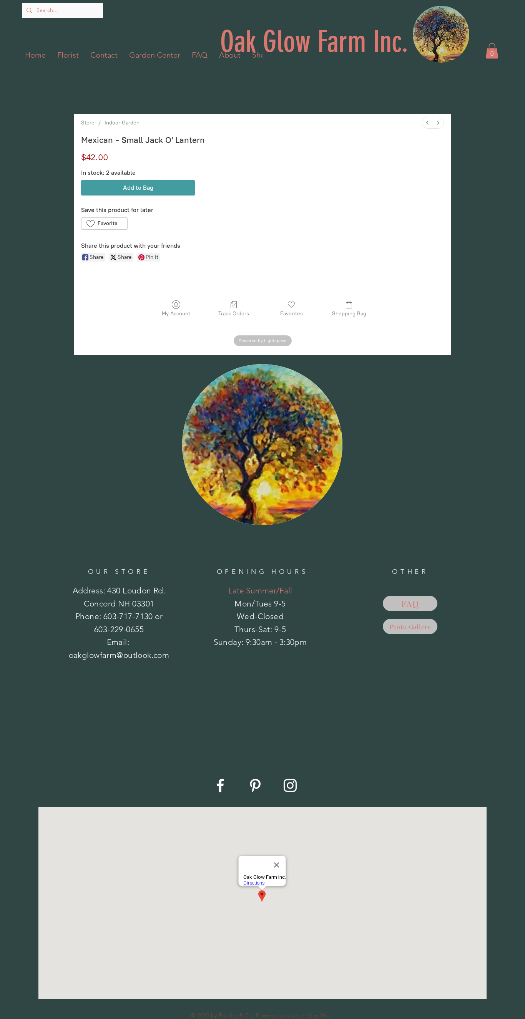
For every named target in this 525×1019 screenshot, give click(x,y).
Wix (325, 1015)
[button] (491, 51)
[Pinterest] (255, 785)
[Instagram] (290, 785)
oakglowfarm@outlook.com (119, 655)
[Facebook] (220, 785)
